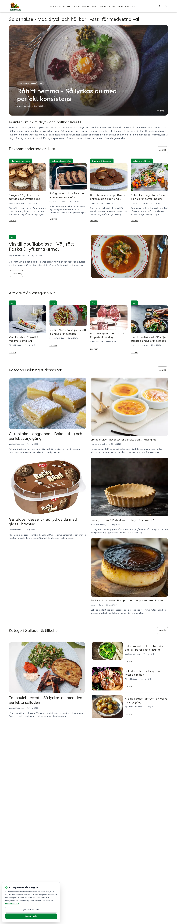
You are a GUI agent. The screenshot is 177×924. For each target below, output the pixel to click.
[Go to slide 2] (160, 110)
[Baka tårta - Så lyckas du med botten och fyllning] (88, 70)
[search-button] (159, 6)
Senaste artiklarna (57, 6)
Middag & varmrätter (126, 6)
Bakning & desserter (80, 6)
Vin (68, 6)
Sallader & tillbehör (107, 6)
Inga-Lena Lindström (58, 201)
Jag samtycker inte (31, 910)
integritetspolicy (12, 903)
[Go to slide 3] (163, 111)
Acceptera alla (31, 916)
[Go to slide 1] (158, 110)
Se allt (162, 149)
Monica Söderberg (25, 106)
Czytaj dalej (16, 273)
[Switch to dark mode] (166, 6)
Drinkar (94, 6)
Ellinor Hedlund (96, 203)
